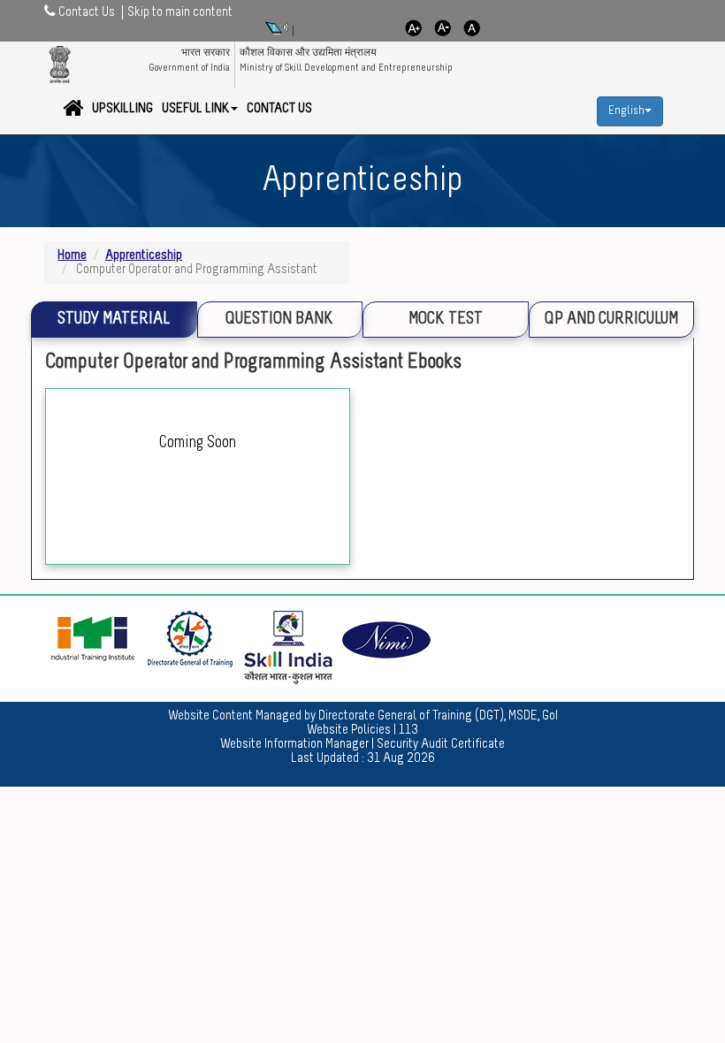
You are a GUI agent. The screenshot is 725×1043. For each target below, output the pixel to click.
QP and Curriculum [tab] (611, 319)
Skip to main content (180, 12)
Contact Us (279, 109)
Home (72, 255)
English (626, 111)
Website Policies (349, 730)
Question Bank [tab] (279, 319)
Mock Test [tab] (445, 319)
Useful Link (195, 109)
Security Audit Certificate (441, 744)
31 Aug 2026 (401, 758)
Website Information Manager (294, 744)
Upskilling (122, 109)
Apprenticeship (143, 255)
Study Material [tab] (113, 319)
